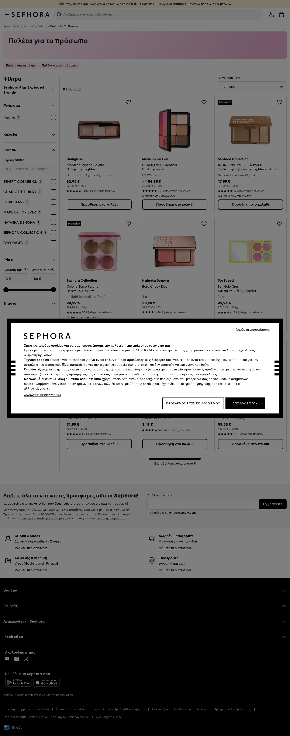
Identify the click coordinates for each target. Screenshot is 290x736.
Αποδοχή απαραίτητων (253, 329)
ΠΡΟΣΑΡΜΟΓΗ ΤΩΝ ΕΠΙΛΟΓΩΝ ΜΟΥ (193, 403)
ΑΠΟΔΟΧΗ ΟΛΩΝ (245, 403)
